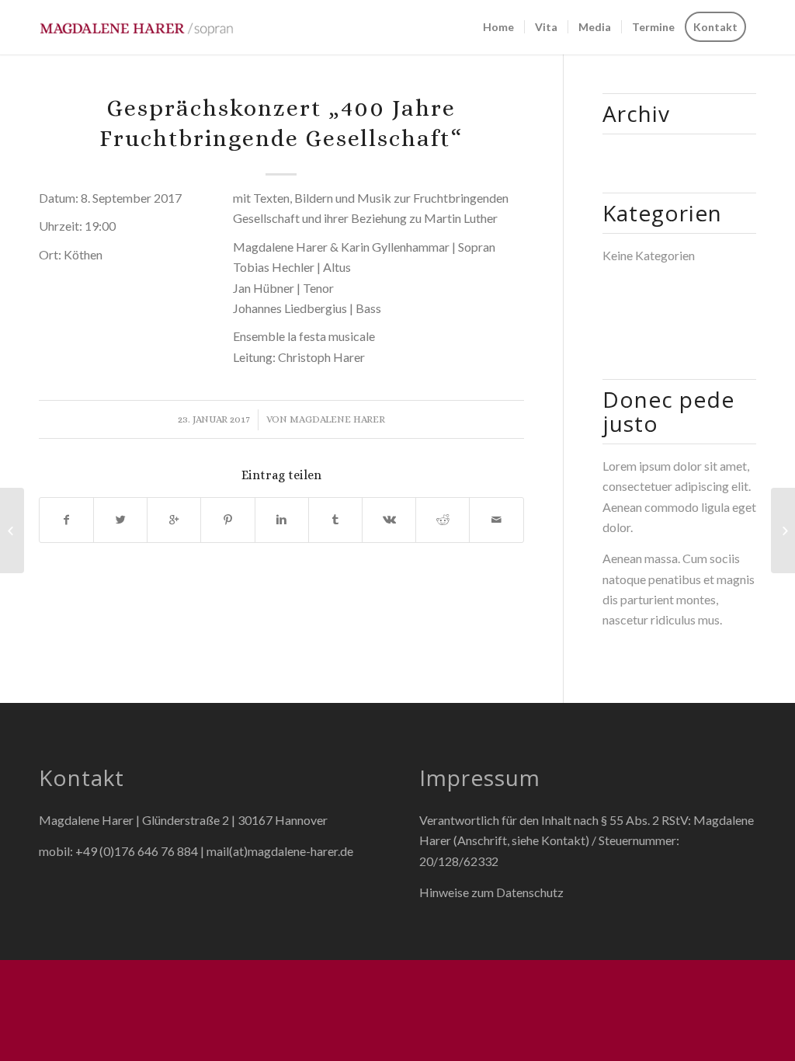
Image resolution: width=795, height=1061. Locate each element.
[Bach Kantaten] (12, 530)
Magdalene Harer (337, 419)
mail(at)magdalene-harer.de (280, 851)
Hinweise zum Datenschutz (491, 892)
